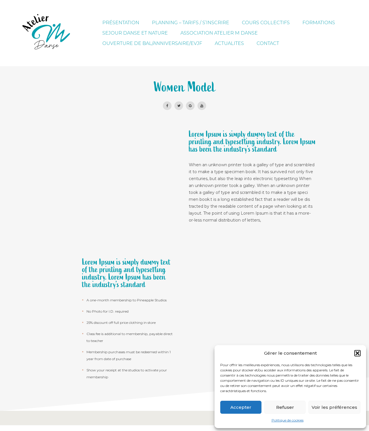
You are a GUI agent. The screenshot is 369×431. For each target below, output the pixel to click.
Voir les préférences (334, 407)
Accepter (240, 407)
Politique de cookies (288, 420)
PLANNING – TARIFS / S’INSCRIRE (190, 22)
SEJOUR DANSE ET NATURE (135, 33)
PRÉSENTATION (120, 22)
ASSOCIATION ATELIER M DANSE (219, 33)
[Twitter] (178, 105)
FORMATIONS (318, 22)
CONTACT (268, 43)
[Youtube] (201, 105)
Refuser (285, 407)
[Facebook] (167, 105)
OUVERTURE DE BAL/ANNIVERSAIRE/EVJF (152, 43)
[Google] (190, 105)
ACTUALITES (229, 43)
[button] (357, 353)
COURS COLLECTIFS (266, 22)
